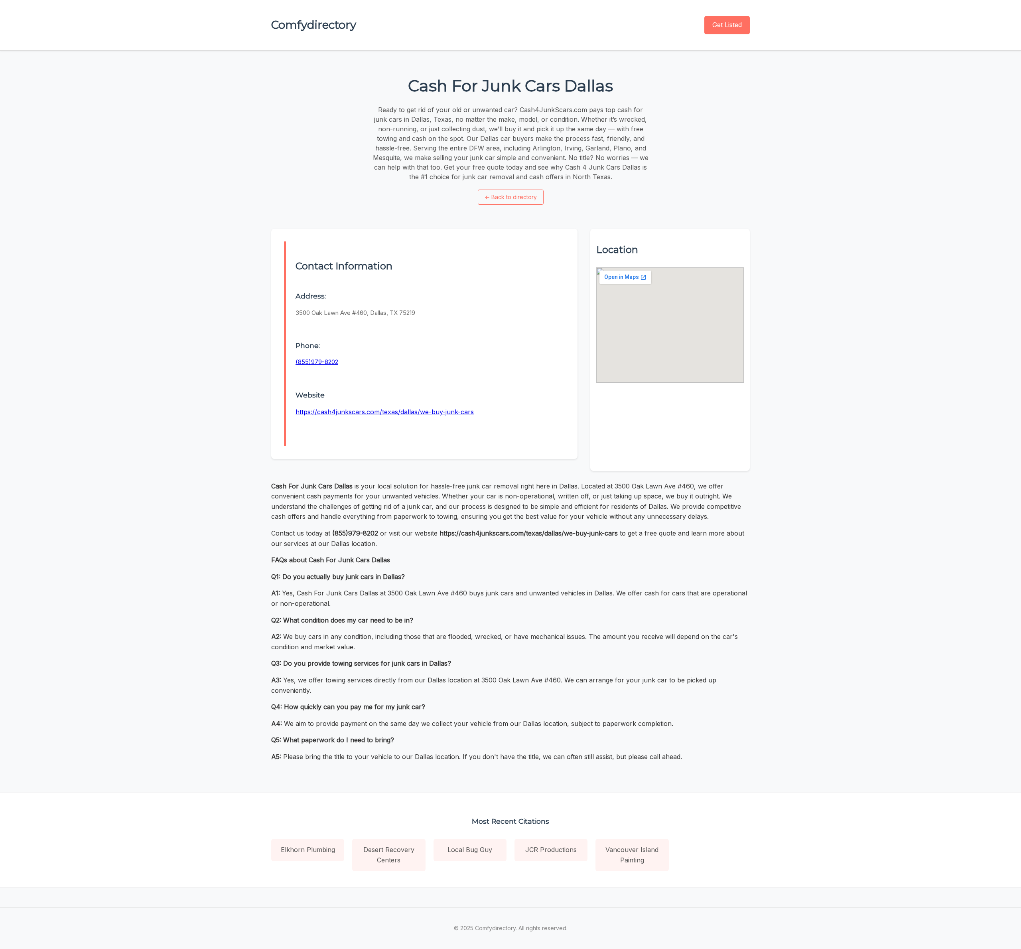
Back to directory (511, 197)
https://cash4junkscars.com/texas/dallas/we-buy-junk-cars (385, 412)
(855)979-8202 (317, 362)
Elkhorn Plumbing (308, 850)
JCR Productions (551, 850)
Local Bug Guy (469, 850)
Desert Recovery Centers (388, 855)
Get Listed (727, 25)
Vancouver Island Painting (631, 855)
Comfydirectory (313, 25)
